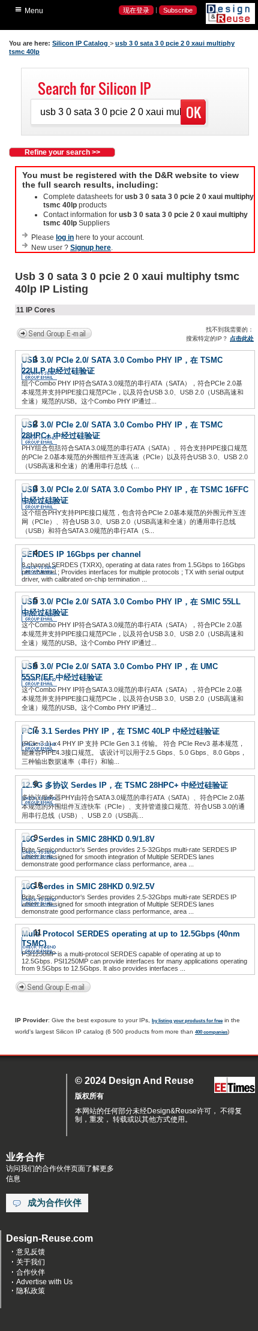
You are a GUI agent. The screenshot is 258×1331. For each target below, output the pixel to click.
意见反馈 (30, 1252)
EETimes (234, 1085)
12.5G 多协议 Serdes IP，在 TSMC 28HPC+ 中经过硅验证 (125, 785)
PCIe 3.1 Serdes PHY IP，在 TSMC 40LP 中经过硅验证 (121, 731)
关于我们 (30, 1262)
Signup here (90, 247)
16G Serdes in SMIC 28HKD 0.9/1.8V (88, 839)
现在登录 (136, 10)
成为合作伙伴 (55, 1202)
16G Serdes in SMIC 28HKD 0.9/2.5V (88, 886)
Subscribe (178, 10)
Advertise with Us (44, 1282)
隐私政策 (30, 1291)
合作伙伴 (30, 1272)
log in (65, 237)
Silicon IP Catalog (81, 43)
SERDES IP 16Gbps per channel (81, 554)
